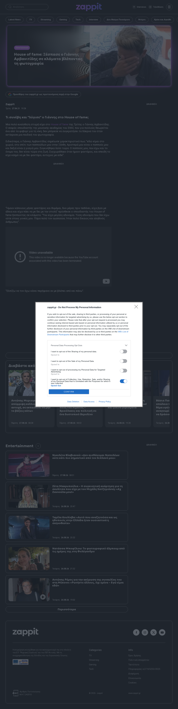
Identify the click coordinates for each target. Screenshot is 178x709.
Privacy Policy (105, 401)
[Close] (137, 307)
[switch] (123, 351)
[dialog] (89, 354)
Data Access (89, 401)
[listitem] (89, 345)
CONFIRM (69, 392)
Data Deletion (73, 401)
